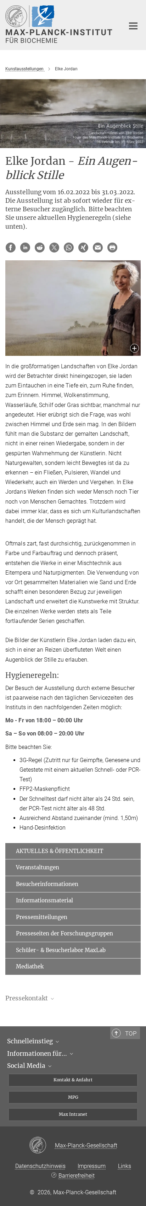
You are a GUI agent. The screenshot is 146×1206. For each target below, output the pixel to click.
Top (130, 1033)
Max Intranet (73, 1114)
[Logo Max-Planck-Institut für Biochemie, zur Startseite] (59, 24)
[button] (134, 349)
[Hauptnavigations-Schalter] (133, 26)
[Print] (112, 247)
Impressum (92, 1166)
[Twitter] (54, 247)
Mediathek (30, 966)
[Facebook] (10, 247)
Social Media (27, 1065)
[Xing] (83, 247)
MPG (73, 1097)
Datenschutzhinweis (40, 1166)
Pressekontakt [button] (27, 998)
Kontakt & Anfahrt (73, 1079)
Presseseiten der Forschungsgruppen (64, 933)
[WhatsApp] (68, 247)
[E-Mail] (97, 247)
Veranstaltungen (37, 867)
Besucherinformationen (47, 884)
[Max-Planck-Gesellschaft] (42, 1145)
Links (124, 1166)
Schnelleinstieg (30, 1041)
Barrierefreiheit (76, 1175)
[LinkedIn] (25, 247)
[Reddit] (39, 247)
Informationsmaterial (44, 900)
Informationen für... (37, 1053)
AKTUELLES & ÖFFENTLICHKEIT (59, 851)
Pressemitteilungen (41, 917)
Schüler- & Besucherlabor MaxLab (61, 950)
